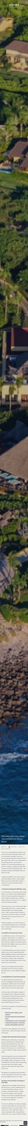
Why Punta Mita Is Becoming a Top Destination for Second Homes (13, 839)
